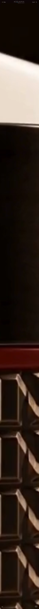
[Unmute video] (2, 606)
